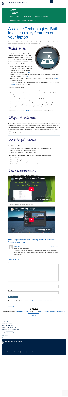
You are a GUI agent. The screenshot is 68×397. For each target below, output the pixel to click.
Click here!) (25, 76)
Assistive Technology (21, 41)
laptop (32, 43)
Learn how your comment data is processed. (40, 300)
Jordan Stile (17, 246)
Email (35, 284)
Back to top (11, 306)
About (18, 16)
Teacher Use (37, 43)
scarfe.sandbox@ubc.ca (11, 333)
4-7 (13, 41)
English (28, 41)
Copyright (23, 352)
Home (11, 16)
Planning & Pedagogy (41, 16)
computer (26, 43)
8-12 (16, 41)
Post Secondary (43, 41)
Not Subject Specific (35, 41)
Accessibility (30, 352)
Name (10, 284)
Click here (27, 72)
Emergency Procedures (7, 352)
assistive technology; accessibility (15, 43)
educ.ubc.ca (9, 331)
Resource (50, 41)
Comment (10, 262)
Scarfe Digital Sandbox (22, 311)
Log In (34, 315)
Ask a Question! (15, 20)
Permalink (53, 246)
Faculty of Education (7, 322)
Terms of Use (17, 352)
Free (29, 43)
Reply (57, 246)
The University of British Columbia (24, 3)
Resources (27, 16)
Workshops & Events (29, 20)
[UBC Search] (51, 2)
